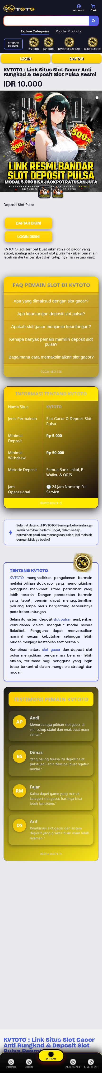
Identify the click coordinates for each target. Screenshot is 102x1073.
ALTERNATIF (73, 1067)
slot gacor (51, 650)
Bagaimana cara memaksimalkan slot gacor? (51, 357)
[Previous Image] (4, 142)
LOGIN (25, 59)
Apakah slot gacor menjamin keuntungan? (51, 326)
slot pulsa (61, 619)
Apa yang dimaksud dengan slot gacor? (51, 301)
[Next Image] (98, 142)
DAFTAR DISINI (28, 223)
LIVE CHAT (91, 1067)
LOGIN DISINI (28, 237)
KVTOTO (17, 578)
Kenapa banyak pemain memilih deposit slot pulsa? (51, 342)
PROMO (11, 1067)
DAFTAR (76, 59)
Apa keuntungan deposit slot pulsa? (51, 313)
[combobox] (46, 21)
